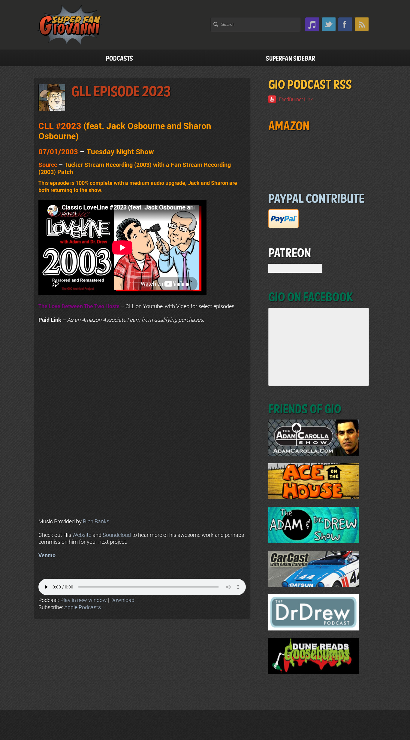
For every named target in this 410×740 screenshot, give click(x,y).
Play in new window (83, 599)
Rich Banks (96, 521)
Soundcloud (117, 534)
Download (122, 599)
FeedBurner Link (296, 99)
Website (81, 534)
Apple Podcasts (82, 607)
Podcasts (119, 59)
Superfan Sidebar (290, 59)
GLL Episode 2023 (120, 92)
